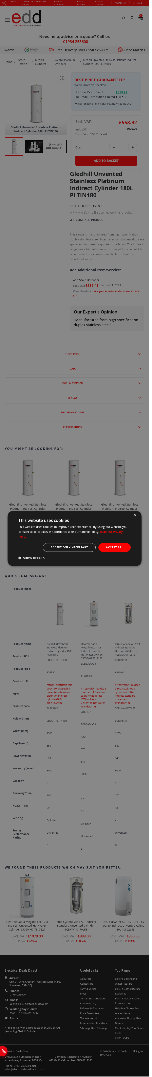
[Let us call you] (4, 1051)
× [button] (135, 515)
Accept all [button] (114, 547)
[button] (31, 558)
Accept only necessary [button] (69, 547)
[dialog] (75, 538)
